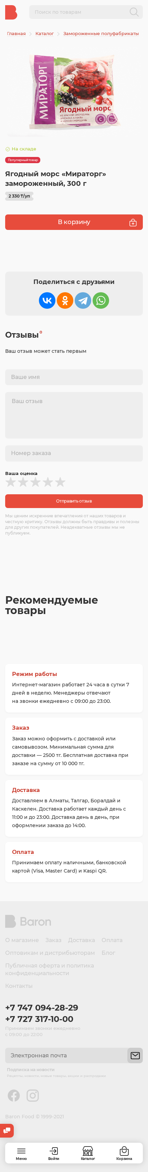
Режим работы (34, 674)
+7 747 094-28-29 (41, 1008)
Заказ (20, 728)
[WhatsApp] (101, 300)
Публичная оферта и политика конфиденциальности (49, 969)
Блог (108, 953)
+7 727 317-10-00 (39, 1019)
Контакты (19, 986)
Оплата (23, 852)
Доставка (26, 790)
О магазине (22, 940)
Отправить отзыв (74, 501)
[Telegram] (83, 300)
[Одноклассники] (65, 300)
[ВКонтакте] (47, 300)
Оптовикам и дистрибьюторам (50, 953)
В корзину (74, 222)
